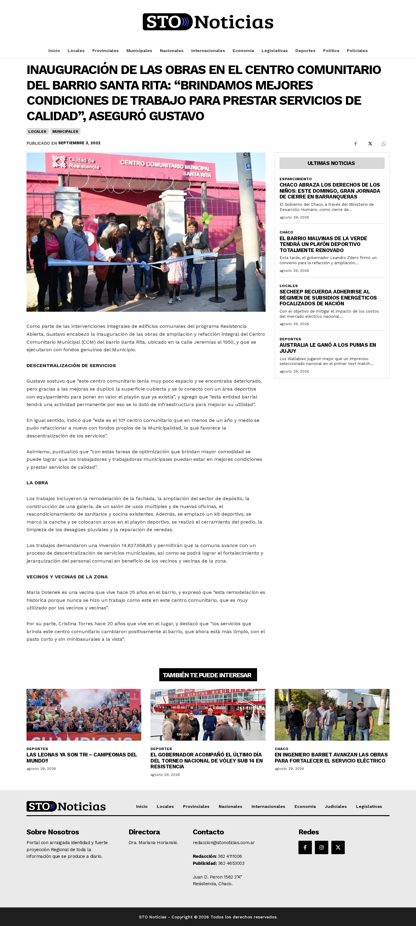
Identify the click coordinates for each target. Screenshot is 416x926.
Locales (37, 131)
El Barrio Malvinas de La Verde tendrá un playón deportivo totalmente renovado (323, 244)
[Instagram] (321, 847)
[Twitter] (369, 144)
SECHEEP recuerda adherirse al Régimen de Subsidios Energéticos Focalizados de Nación (328, 298)
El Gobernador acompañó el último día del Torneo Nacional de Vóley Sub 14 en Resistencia (206, 761)
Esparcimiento (296, 179)
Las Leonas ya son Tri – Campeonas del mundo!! (81, 758)
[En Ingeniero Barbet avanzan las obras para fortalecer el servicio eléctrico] (332, 715)
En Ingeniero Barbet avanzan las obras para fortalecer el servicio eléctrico (331, 758)
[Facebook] (355, 144)
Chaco (286, 232)
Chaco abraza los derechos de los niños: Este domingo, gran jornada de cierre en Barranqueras (330, 191)
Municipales (65, 131)
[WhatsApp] (383, 144)
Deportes (290, 339)
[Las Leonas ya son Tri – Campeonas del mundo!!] (83, 715)
